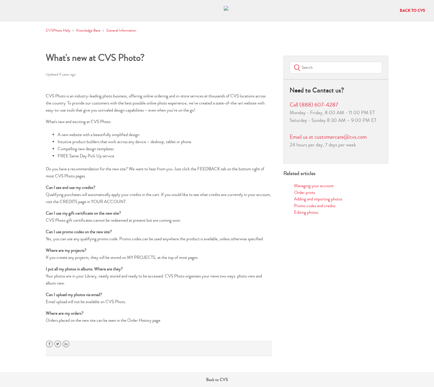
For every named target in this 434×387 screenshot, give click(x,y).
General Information (121, 30)
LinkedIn (66, 344)
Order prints (304, 193)
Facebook (49, 344)
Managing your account (314, 186)
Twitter (57, 344)
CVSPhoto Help (58, 30)
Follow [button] (261, 75)
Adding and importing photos (318, 199)
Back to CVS (412, 11)
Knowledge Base (88, 30)
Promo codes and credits (314, 206)
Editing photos (306, 212)
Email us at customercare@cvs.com (328, 137)
